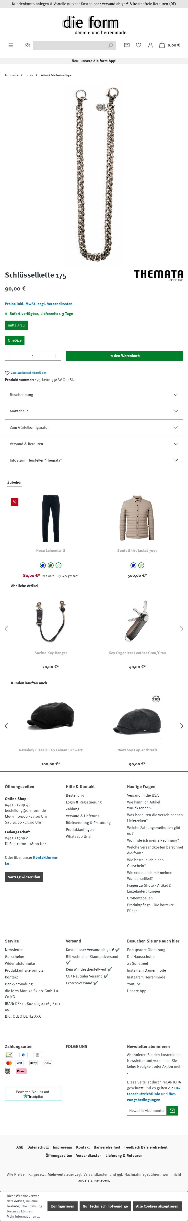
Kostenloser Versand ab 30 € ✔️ (93, 950)
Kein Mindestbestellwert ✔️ (89, 969)
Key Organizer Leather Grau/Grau (137, 653)
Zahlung (72, 809)
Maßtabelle (19, 411)
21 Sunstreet (137, 963)
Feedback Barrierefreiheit (146, 1147)
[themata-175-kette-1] (94, 174)
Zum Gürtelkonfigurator (29, 427)
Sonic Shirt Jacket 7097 (137, 550)
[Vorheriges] (6, 629)
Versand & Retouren (26, 444)
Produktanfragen (80, 829)
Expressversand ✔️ (82, 983)
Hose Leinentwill (50, 550)
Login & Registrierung (84, 802)
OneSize (15, 340)
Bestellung (75, 795)
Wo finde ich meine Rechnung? (153, 840)
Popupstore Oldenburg (146, 950)
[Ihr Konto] (150, 45)
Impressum (62, 1147)
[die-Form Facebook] (72, 1060)
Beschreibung (21, 395)
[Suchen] (27, 45)
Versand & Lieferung (82, 816)
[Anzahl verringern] (10, 356)
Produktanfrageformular (25, 970)
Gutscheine (14, 956)
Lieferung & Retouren (124, 1155)
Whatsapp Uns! (79, 836)
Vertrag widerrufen (24, 877)
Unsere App (136, 991)
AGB (20, 1147)
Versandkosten (89, 1155)
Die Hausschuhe (140, 956)
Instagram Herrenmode (146, 977)
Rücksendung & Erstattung (88, 823)
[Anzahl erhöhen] (56, 356)
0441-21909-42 (18, 804)
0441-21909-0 (16, 838)
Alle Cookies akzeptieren (157, 1206)
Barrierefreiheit (107, 1147)
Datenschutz (38, 1147)
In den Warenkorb (124, 356)
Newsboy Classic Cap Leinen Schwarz (51, 750)
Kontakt (11, 977)
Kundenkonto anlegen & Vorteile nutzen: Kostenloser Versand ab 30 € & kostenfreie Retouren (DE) (94, 4)
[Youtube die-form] (72, 1072)
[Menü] (11, 45)
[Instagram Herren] (98, 1060)
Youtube (134, 984)
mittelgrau (16, 325)
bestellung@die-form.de (25, 810)
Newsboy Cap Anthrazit (137, 750)
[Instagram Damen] (112, 1060)
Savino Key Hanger (51, 653)
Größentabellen (140, 898)
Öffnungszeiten (59, 1155)
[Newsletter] (127, 45)
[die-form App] (85, 1072)
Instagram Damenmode (146, 970)
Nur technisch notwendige (105, 1206)
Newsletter (14, 950)
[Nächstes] (182, 629)
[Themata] (158, 277)
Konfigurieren (62, 1206)
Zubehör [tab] (14, 482)
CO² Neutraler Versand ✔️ (87, 976)
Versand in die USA (143, 795)
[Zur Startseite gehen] (94, 25)
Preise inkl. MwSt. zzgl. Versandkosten (38, 304)
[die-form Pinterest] (85, 1060)
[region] (94, 174)
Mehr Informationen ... (23, 1216)
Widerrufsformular (20, 963)
